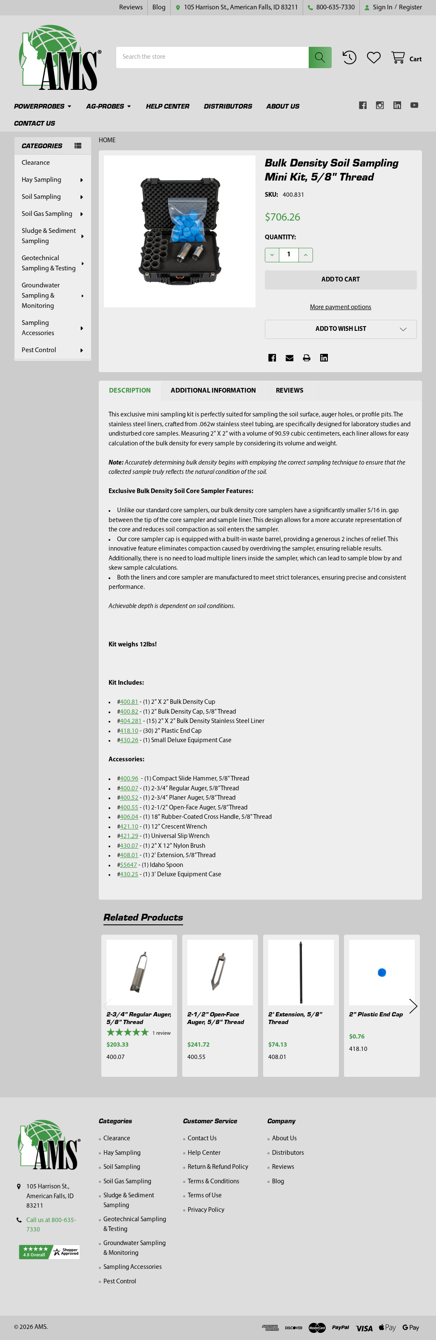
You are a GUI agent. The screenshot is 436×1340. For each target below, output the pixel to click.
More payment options (340, 307)
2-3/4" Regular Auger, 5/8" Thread (139, 1018)
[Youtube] (414, 105)
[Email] (289, 357)
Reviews (131, 7)
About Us (283, 105)
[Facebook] (363, 105)
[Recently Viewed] (351, 57)
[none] (180, 231)
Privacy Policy (206, 1210)
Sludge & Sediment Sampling (49, 236)
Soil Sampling (41, 197)
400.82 (129, 712)
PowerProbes (39, 105)
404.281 (131, 721)
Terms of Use (205, 1196)
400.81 (129, 702)
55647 (128, 865)
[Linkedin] (397, 105)
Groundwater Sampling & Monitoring (41, 296)
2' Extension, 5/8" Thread (295, 1018)
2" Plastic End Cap (376, 1014)
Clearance (36, 163)
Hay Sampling (41, 180)
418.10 (129, 731)
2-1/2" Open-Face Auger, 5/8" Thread (215, 1018)
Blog (159, 7)
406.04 (129, 817)
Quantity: (280, 238)
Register (410, 7)
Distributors (228, 105)
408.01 (129, 855)
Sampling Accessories (38, 328)
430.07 (129, 846)
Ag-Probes (105, 105)
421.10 (129, 827)
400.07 (129, 789)
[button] (340, 329)
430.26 (129, 740)
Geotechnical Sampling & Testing (49, 263)
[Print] (306, 357)
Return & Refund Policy (218, 1167)
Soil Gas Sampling (47, 214)
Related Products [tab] (143, 916)
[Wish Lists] (375, 57)
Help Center (167, 105)
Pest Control (39, 350)
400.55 (129, 808)
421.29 (129, 836)
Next (413, 1006)
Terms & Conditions (213, 1182)
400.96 (129, 779)
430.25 (129, 875)
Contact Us (34, 122)
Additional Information (213, 390)
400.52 (129, 798)
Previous (107, 1006)
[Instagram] (380, 105)
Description (130, 390)
